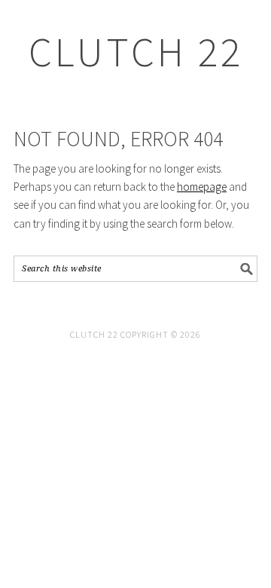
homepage (202, 186)
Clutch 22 (136, 52)
